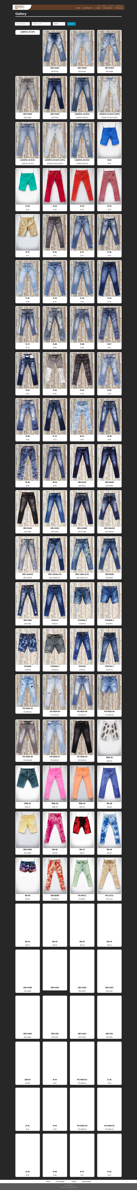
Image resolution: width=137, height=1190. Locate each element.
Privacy (75, 1187)
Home (78, 8)
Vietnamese (119, 6)
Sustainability (107, 8)
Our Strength (87, 8)
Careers (104, 6)
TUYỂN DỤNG (118, 8)
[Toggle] (65, 1181)
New (98, 6)
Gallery (98, 8)
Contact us (111, 6)
